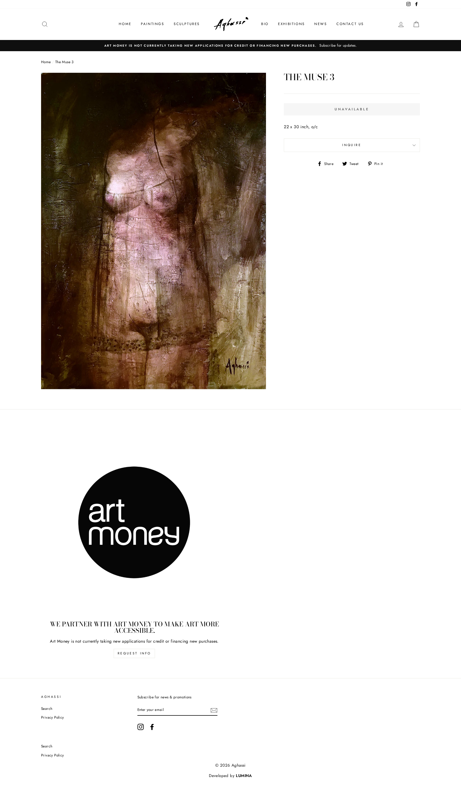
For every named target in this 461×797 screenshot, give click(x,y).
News (320, 23)
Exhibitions (291, 23)
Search (46, 708)
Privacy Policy (52, 717)
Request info (134, 653)
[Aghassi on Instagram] (140, 727)
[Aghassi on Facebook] (152, 727)
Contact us (350, 23)
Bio (265, 23)
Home (125, 23)
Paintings (152, 23)
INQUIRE (351, 145)
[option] (230, 46)
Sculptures (187, 23)
